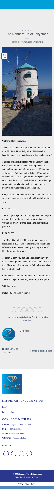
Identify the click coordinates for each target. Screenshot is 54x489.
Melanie (39, 42)
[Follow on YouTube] (29, 454)
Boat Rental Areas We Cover (27, 477)
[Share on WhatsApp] (14, 309)
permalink (27, 320)
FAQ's (20, 484)
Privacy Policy (8, 412)
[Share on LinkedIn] (40, 309)
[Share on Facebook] (19, 309)
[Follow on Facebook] (6, 454)
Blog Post (27, 30)
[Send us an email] (21, 454)
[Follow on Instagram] (14, 454)
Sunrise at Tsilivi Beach (41, 350)
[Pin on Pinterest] (34, 309)
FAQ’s (4, 407)
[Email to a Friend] (29, 309)
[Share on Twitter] (24, 309)
